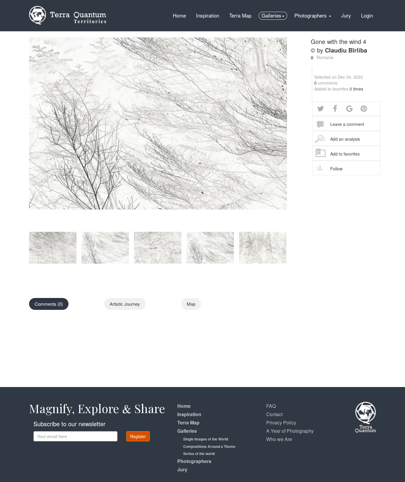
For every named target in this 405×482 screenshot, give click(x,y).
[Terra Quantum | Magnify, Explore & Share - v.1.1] (68, 7)
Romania (325, 57)
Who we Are (279, 439)
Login (367, 15)
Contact (274, 414)
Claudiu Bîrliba (346, 50)
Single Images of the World (205, 439)
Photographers (311, 15)
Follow (336, 169)
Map (191, 304)
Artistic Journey (125, 304)
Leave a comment (347, 124)
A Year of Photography (290, 430)
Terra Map (240, 15)
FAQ (271, 405)
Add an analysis (345, 139)
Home (179, 15)
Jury (346, 15)
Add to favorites (345, 154)
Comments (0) (49, 304)
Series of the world (199, 453)
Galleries (271, 15)
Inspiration (207, 15)
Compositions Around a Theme (209, 446)
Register (138, 436)
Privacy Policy (281, 422)
